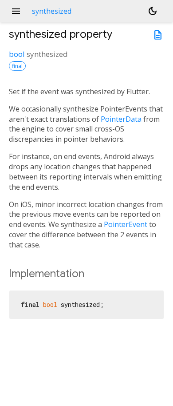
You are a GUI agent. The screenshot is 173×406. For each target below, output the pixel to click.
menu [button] (16, 11)
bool (17, 54)
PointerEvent (125, 224)
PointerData (121, 119)
